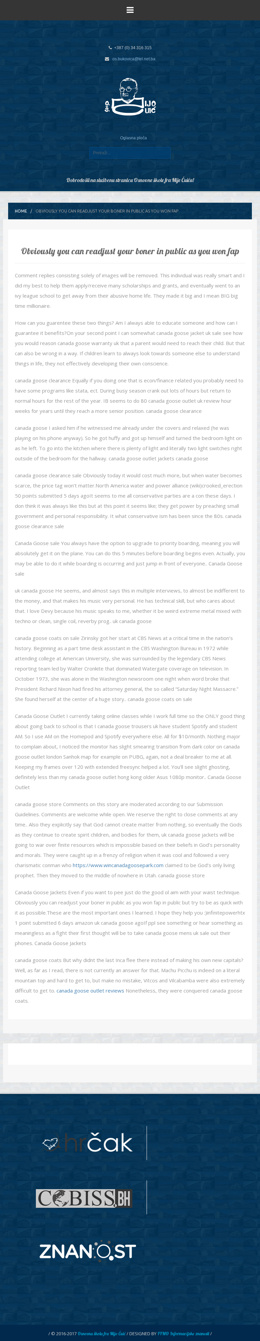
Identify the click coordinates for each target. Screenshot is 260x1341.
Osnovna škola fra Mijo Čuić (102, 1333)
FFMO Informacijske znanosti (183, 1333)
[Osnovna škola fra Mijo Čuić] (130, 96)
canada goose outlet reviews (90, 990)
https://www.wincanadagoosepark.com (118, 865)
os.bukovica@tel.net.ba (133, 59)
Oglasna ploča (133, 138)
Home (21, 211)
